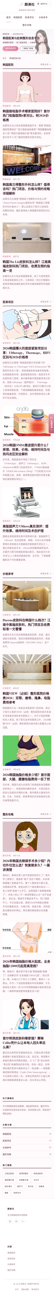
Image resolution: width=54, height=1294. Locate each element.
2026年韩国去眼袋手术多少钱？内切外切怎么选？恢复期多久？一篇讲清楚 (26, 865)
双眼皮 (41, 1186)
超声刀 (20, 1186)
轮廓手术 (17, 1193)
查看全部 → (45, 64)
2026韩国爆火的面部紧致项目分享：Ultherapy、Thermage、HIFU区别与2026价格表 (27, 352)
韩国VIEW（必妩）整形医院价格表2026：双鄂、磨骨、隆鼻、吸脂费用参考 (26, 697)
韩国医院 (18, 17)
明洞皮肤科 (38, 1173)
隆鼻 (6, 1193)
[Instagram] (10, 1221)
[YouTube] (16, 1221)
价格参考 (43, 17)
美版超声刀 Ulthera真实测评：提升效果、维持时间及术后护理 (25, 528)
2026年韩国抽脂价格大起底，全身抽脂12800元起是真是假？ (26, 963)
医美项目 (11, 1258)
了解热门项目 (27, 48)
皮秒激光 (8, 1186)
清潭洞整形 (23, 1173)
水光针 (36, 1180)
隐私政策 (25, 1289)
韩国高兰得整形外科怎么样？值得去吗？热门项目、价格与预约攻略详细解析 (26, 189)
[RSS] (22, 1221)
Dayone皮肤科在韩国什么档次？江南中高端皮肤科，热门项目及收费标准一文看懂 (27, 624)
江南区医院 (9, 1173)
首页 (8, 17)
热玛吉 (30, 1186)
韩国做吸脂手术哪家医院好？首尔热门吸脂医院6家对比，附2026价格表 (26, 115)
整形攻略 (26, 25)
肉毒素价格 (23, 1180)
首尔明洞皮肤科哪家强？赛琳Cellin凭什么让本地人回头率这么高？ (24, 1042)
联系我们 (35, 1289)
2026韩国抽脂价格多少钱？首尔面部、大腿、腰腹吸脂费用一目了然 (26, 776)
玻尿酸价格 (9, 1180)
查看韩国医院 (10, 48)
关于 (17, 1289)
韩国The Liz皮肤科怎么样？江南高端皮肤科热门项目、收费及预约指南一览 (27, 266)
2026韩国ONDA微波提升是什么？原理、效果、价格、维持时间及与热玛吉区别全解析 (26, 449)
